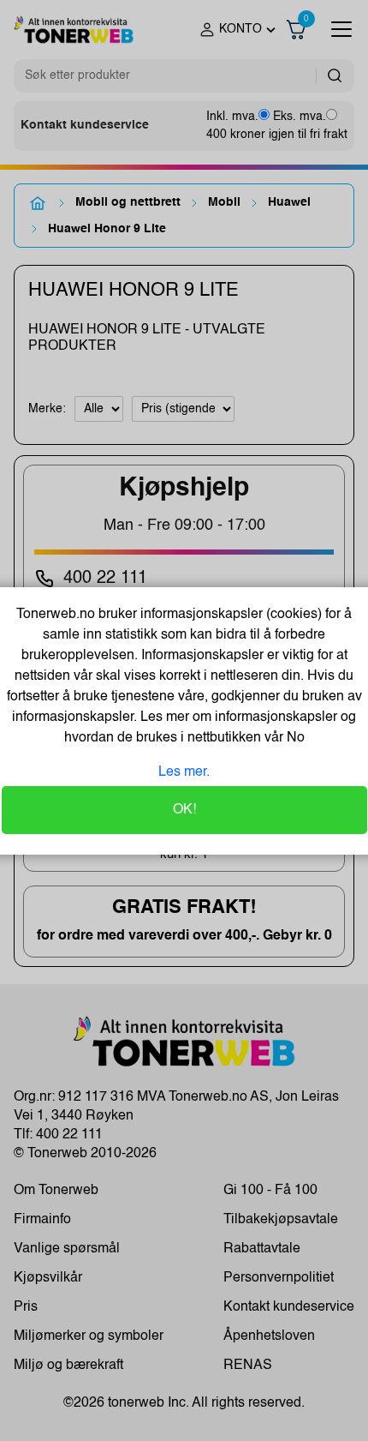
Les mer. (184, 772)
